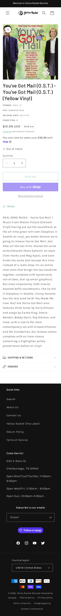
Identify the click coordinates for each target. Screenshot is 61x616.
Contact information (32, 609)
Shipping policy (42, 603)
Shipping (7, 131)
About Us (12, 407)
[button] (7, 13)
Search (11, 399)
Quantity (8, 155)
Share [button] (11, 206)
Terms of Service (17, 439)
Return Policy (15, 431)
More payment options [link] (30, 196)
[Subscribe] (50, 517)
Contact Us (14, 415)
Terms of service (22, 603)
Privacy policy (45, 597)
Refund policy (27, 597)
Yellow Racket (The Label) (23, 423)
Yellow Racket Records (29, 593)
